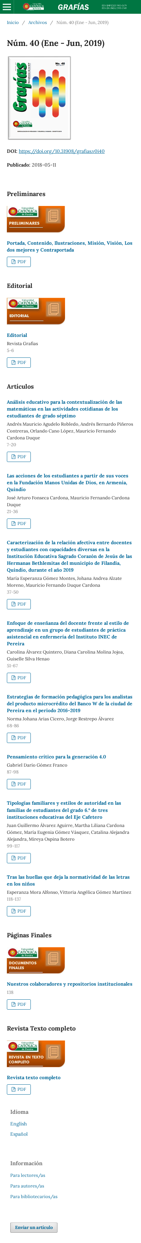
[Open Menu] (7, 7)
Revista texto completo (34, 1077)
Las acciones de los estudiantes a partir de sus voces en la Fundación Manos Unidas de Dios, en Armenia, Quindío (67, 482)
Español (19, 1134)
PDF (21, 262)
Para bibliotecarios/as (33, 1196)
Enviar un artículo (34, 1227)
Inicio (13, 22)
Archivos (37, 22)
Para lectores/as (27, 1175)
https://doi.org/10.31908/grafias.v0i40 (62, 151)
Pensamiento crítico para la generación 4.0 (56, 757)
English (18, 1124)
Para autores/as (27, 1186)
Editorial (17, 335)
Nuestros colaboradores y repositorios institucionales (69, 984)
